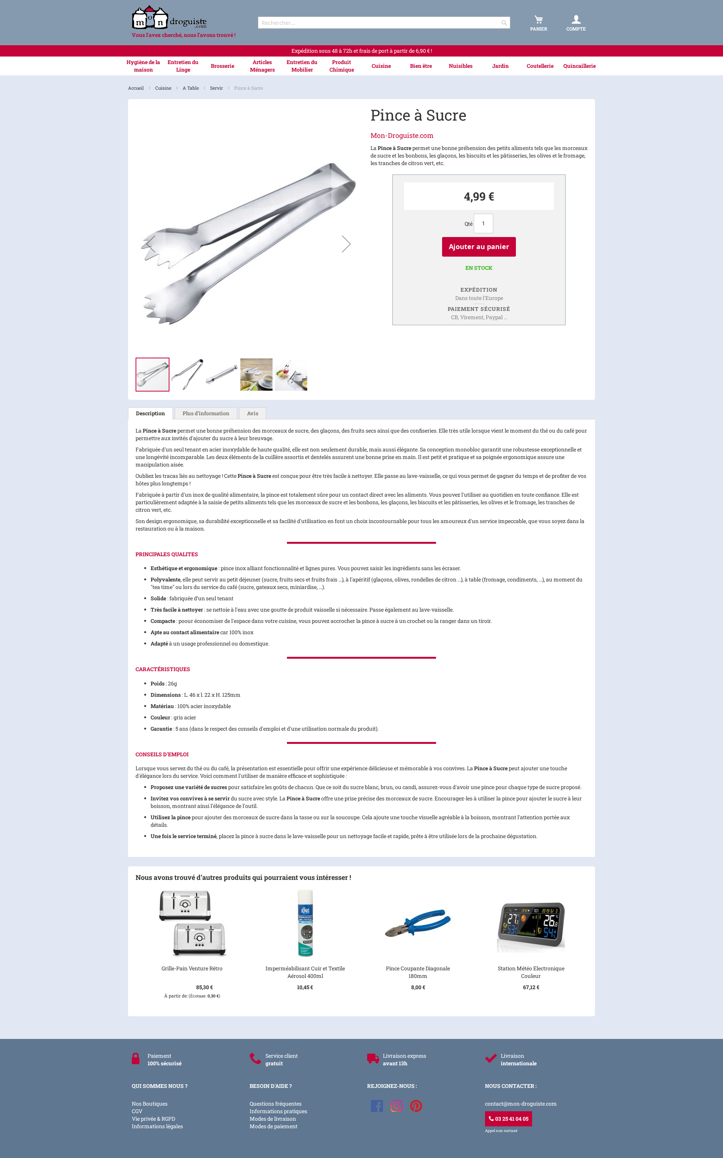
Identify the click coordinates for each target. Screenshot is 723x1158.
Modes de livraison (273, 1118)
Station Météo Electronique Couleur (531, 972)
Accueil (136, 88)
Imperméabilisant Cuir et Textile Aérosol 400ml (305, 972)
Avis (252, 413)
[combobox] (384, 23)
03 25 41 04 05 (511, 1118)
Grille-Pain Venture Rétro (192, 968)
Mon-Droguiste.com (402, 135)
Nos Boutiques (150, 1103)
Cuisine (163, 88)
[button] (151, 244)
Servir (217, 88)
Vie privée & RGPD (153, 1118)
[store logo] (188, 17)
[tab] (150, 413)
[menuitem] (143, 66)
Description (150, 413)
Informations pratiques (278, 1111)
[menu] (361, 66)
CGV (137, 1111)
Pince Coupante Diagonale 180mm (418, 972)
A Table (191, 88)
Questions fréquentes (276, 1103)
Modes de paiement (273, 1126)
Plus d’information (206, 413)
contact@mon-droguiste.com (521, 1103)
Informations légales (157, 1126)
